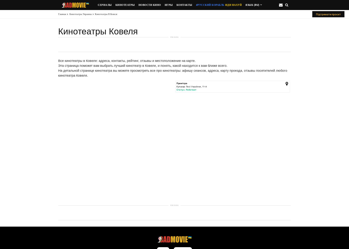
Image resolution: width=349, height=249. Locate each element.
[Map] (116, 143)
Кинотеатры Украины (80, 14)
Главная (62, 14)
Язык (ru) (252, 4)
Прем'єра (181, 83)
